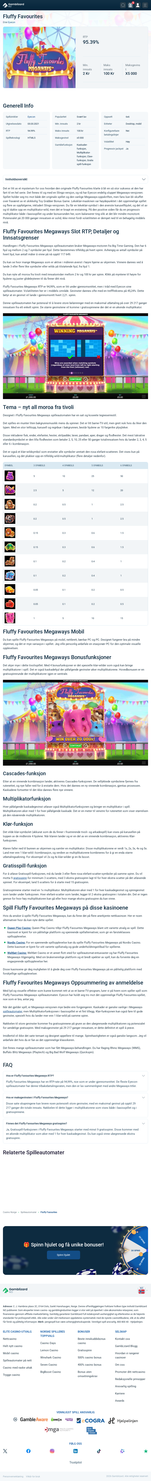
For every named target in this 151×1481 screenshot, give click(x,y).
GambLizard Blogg (126, 1346)
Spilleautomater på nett (17, 1360)
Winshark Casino (50, 1357)
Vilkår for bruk (33, 1476)
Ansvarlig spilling (125, 1386)
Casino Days (48, 1343)
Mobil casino (11, 1353)
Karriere (120, 1393)
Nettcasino (10, 1339)
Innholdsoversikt (16, 179)
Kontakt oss (122, 1339)
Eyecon (11, 22)
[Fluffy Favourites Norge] (141, 1290)
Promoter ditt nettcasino (130, 1372)
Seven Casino (48, 1364)
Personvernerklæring (13, 1476)
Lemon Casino (49, 1350)
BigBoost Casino (50, 1372)
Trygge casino (11, 1375)
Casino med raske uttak (17, 1367)
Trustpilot (75, 1462)
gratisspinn (20, 878)
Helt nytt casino (12, 1346)
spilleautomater (12, 1011)
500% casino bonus (89, 1357)
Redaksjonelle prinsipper (130, 1379)
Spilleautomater (28, 1212)
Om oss (120, 1364)
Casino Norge (10, 1212)
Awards (119, 1400)
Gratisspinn (85, 1350)
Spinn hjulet (63, 1254)
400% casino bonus (89, 1364)
